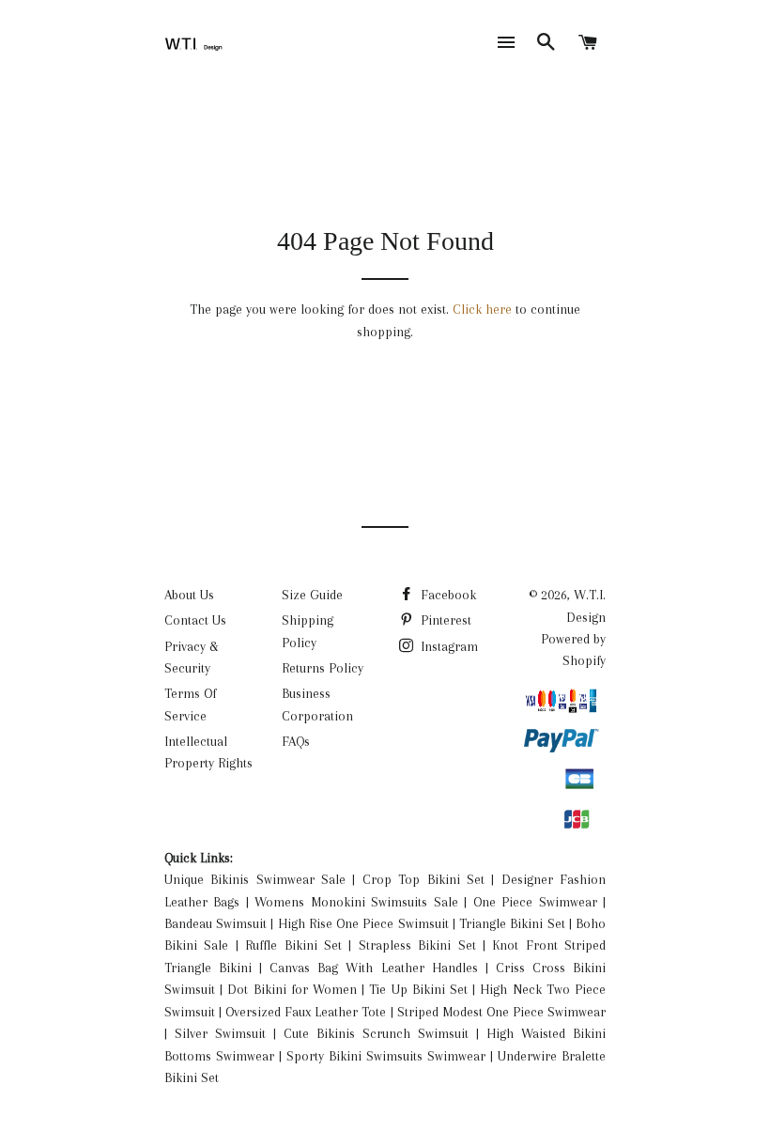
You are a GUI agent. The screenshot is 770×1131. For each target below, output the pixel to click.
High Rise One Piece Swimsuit (363, 923)
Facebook (446, 594)
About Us (189, 594)
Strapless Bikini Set (417, 945)
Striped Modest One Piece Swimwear (501, 1011)
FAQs (296, 741)
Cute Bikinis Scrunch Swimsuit (376, 1033)
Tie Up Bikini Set (418, 989)
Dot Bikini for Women (292, 989)
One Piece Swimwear (535, 901)
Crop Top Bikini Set (423, 879)
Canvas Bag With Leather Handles (373, 967)
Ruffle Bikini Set (293, 945)
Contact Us (195, 619)
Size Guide (312, 594)
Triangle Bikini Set (511, 923)
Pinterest (444, 619)
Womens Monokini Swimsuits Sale (355, 901)
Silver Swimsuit (220, 1033)
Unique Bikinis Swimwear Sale (255, 879)
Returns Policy (322, 667)
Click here (482, 309)
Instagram (447, 646)
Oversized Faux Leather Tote (305, 1011)
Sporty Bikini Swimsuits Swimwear (385, 1055)
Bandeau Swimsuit (215, 923)
